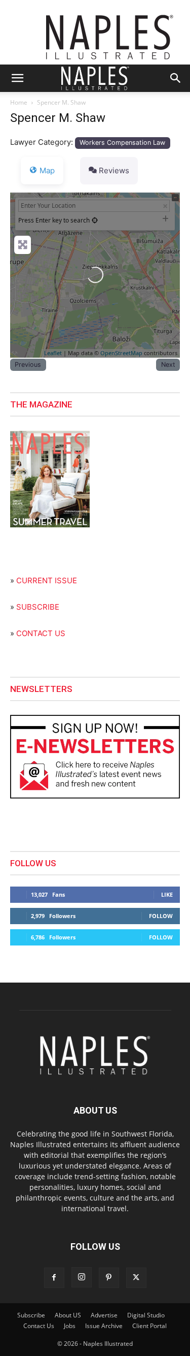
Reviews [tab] (114, 170)
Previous (28, 364)
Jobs (69, 1325)
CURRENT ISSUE (46, 580)
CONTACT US (40, 633)
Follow (161, 916)
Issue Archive (104, 1325)
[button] (17, 78)
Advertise (104, 1315)
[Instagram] (81, 1277)
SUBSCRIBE (37, 607)
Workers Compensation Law (122, 142)
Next (168, 364)
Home (18, 102)
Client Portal (149, 1325)
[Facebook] (54, 1278)
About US (68, 1315)
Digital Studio (146, 1315)
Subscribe (31, 1315)
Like (167, 894)
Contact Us (38, 1325)
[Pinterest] (109, 1278)
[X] (136, 1278)
